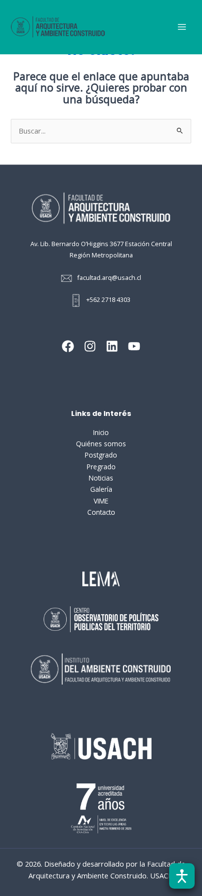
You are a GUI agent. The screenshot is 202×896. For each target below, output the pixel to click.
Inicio (101, 432)
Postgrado (101, 454)
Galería (101, 489)
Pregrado (101, 466)
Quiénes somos (101, 443)
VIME (101, 500)
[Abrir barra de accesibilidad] (182, 876)
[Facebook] (68, 346)
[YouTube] (134, 346)
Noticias (101, 477)
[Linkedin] (112, 346)
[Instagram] (90, 346)
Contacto (101, 512)
